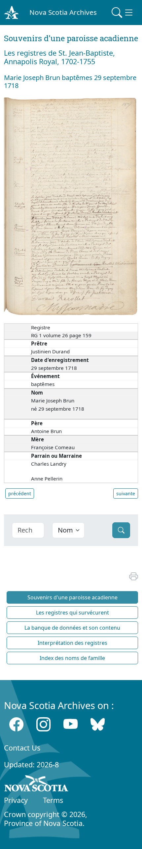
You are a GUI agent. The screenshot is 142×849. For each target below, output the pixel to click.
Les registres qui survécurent (72, 612)
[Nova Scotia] (36, 784)
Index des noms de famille (72, 658)
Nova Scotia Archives (63, 12)
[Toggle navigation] (123, 12)
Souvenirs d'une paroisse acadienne (72, 597)
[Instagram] (43, 724)
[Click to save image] (71, 205)
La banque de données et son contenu (72, 627)
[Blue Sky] (97, 724)
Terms (53, 800)
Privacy (16, 800)
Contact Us (22, 748)
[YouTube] (70, 724)
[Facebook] (16, 724)
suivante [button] (125, 493)
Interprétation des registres (72, 642)
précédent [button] (19, 493)
